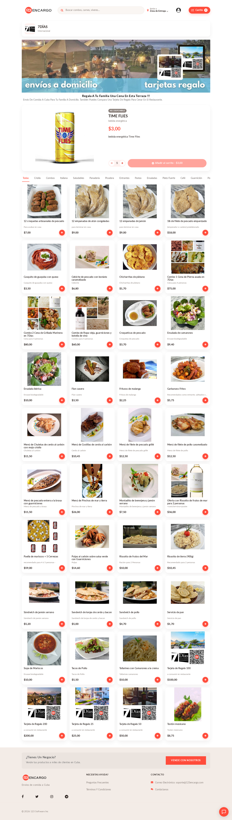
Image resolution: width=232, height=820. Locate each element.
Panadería (95, 178)
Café (183, 178)
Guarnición (196, 178)
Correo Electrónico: (179, 783)
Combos (50, 178)
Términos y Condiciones (98, 789)
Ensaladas (152, 178)
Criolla (37, 178)
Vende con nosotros (186, 760)
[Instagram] (52, 797)
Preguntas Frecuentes (97, 783)
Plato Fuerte (169, 178)
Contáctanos (161, 789)
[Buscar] (62, 10)
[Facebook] (23, 797)
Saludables (78, 178)
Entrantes (124, 178)
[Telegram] (67, 797)
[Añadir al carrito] (62, 233)
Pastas (138, 178)
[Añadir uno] (122, 163)
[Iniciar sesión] (178, 10)
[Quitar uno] (111, 163)
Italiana (64, 178)
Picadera (109, 178)
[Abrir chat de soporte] (224, 812)
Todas (26, 178)
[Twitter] (37, 797)
